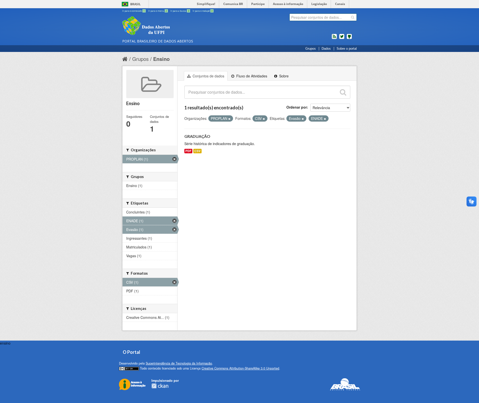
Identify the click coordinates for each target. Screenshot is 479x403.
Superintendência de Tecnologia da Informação (179, 363)
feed (334, 38)
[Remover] (229, 119)
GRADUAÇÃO (197, 136)
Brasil (135, 4)
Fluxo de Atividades (251, 75)
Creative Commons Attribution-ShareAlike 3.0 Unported (240, 368)
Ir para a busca (179, 10)
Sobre (283, 75)
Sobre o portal (347, 48)
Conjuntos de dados (208, 75)
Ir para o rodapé (203, 10)
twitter (341, 38)
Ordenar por (296, 107)
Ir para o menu (157, 10)
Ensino (161, 58)
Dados (326, 48)
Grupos (310, 48)
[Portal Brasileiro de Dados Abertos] (176, 26)
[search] (352, 17)
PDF (188, 151)
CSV (197, 151)
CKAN (159, 386)
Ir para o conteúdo (133, 10)
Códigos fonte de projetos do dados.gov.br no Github (349, 38)
